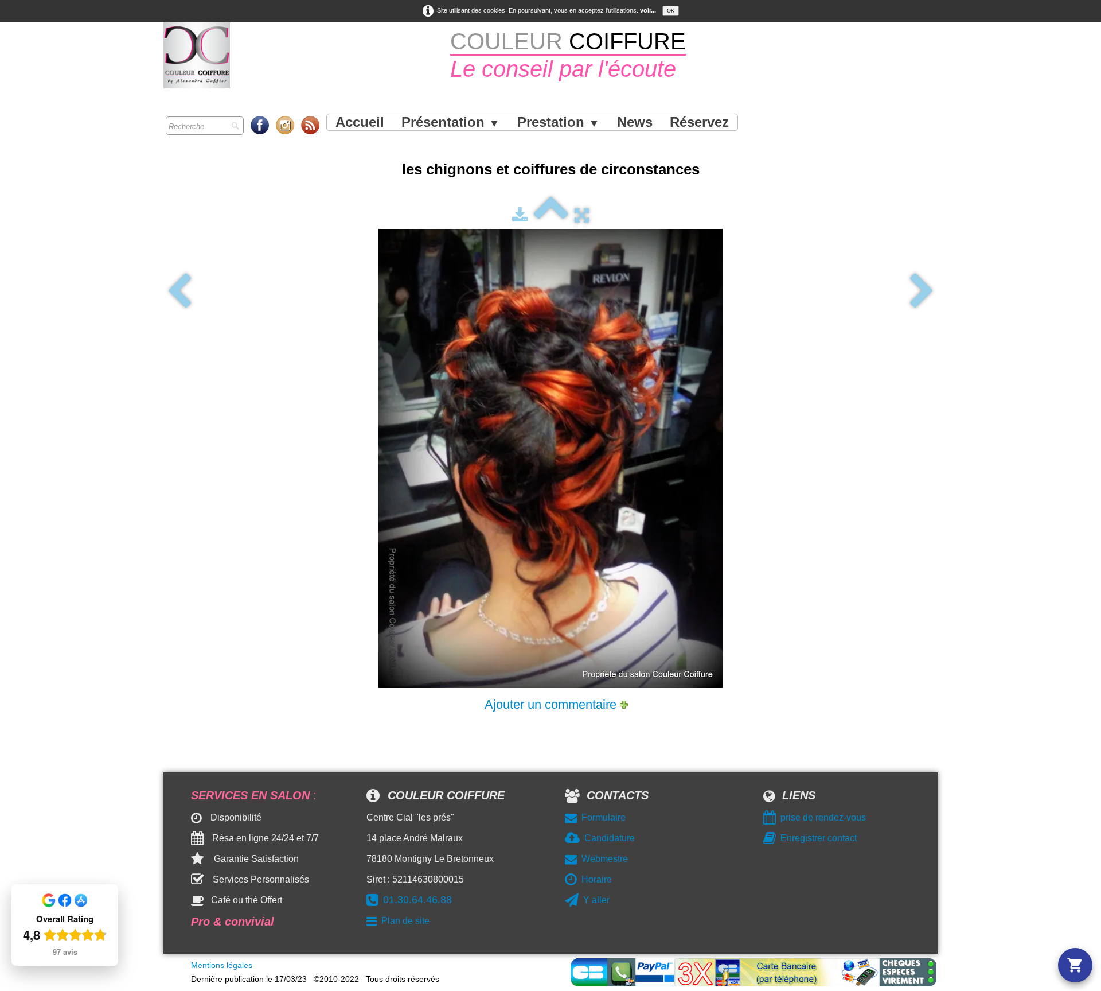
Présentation (450, 122)
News (635, 122)
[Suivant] (921, 291)
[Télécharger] (520, 215)
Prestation (558, 122)
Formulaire (603, 817)
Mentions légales (221, 965)
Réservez (699, 122)
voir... (648, 10)
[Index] (551, 215)
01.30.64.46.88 (417, 899)
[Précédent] (179, 291)
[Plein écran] (582, 215)
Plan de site (405, 921)
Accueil (359, 122)
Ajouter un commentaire (550, 704)
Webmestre (604, 859)
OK (670, 11)
